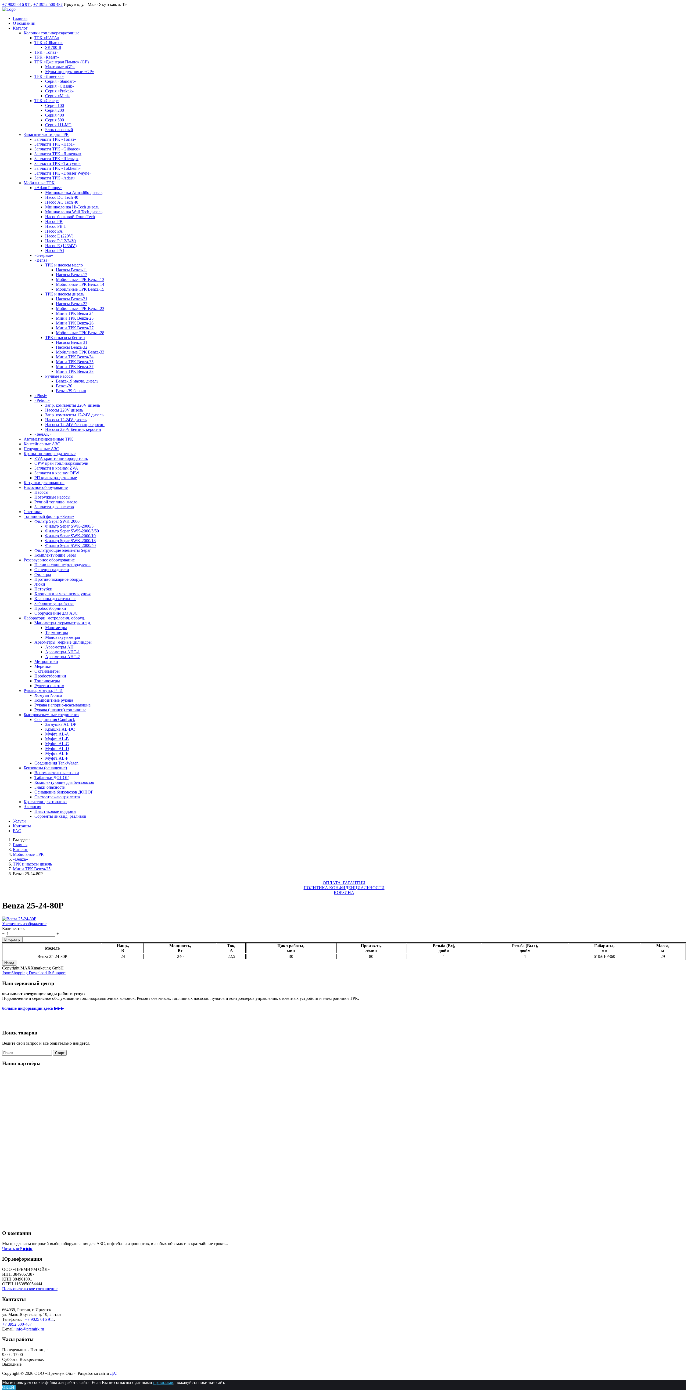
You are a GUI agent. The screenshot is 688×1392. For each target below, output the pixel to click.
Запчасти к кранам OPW (56, 473)
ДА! (113, 1373)
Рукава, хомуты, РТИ (43, 690)
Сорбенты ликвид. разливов (60, 816)
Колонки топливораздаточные (51, 33)
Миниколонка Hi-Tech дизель (72, 207)
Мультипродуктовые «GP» (69, 71)
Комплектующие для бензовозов (64, 782)
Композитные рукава (53, 700)
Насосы (41, 492)
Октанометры (47, 671)
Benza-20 (64, 386)
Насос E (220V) (59, 236)
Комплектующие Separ (55, 555)
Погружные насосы (52, 497)
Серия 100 (54, 105)
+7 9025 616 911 (16, 4)
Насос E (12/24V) (61, 245)
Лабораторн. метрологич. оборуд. (54, 618)
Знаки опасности (50, 787)
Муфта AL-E (57, 753)
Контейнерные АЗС (42, 444)
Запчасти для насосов (54, 506)
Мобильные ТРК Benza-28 (80, 332)
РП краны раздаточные (55, 477)
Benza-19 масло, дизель (77, 381)
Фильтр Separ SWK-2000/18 (70, 540)
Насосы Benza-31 (71, 342)
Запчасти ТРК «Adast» (55, 178)
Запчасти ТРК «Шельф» (56, 158)
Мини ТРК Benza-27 (75, 328)
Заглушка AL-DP (60, 724)
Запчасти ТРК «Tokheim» (57, 168)
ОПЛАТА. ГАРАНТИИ (344, 883)
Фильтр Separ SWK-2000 (57, 521)
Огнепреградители (51, 569)
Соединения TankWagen (56, 763)
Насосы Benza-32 (71, 347)
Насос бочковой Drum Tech (70, 216)
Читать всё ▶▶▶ (17, 1248)
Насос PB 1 (55, 226)
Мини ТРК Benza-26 (75, 323)
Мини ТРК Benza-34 (75, 357)
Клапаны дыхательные (55, 598)
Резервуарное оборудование (49, 560)
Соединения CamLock (54, 719)
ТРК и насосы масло (64, 265)
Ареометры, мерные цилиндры (63, 642)
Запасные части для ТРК (46, 134)
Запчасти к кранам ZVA (56, 468)
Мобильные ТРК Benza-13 (80, 279)
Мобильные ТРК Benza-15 (80, 289)
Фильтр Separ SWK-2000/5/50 (72, 531)
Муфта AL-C (57, 743)
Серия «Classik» (59, 86)
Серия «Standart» (60, 81)
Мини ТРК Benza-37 (75, 366)
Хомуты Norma (48, 695)
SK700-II (53, 47)
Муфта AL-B (57, 739)
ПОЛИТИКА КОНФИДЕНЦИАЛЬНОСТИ (344, 887)
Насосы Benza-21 (71, 299)
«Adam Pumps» (48, 187)
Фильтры (42, 574)
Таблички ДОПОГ (51, 777)
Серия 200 (54, 110)
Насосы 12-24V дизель (66, 419)
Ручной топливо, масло (55, 502)
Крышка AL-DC (60, 729)
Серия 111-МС (58, 124)
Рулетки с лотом (49, 685)
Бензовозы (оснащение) (45, 768)
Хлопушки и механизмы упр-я (62, 594)
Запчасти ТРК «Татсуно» (57, 163)
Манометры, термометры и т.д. (62, 623)
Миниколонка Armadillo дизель (73, 192)
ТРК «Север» (46, 100)
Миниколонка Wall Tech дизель (73, 212)
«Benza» (41, 260)
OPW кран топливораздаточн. (61, 463)
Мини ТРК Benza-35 (75, 361)
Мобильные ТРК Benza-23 (80, 308)
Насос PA (54, 231)
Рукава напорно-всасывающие (62, 705)
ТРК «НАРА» (46, 37)
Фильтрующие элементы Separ (62, 550)
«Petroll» (42, 400)
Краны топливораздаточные (50, 453)
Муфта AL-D (57, 748)
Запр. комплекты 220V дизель (72, 405)
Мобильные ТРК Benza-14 (80, 284)
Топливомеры (47, 681)
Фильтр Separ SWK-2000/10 (70, 535)
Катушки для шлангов (44, 482)
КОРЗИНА (344, 892)
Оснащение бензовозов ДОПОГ (63, 792)
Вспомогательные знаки (56, 772)
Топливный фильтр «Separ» (49, 516)
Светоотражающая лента (57, 797)
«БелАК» (42, 434)
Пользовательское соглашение (30, 1288)
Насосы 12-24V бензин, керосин (75, 424)
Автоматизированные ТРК (48, 439)
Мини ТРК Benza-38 (75, 371)
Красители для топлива (45, 801)
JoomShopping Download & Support (34, 973)
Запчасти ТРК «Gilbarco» (57, 149)
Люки (39, 584)
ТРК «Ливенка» (49, 76)
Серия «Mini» (57, 95)
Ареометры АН (59, 647)
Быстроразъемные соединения (51, 714)
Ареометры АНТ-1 (62, 652)
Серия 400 (54, 115)
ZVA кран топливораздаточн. (61, 458)
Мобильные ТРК (39, 183)
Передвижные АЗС (41, 448)
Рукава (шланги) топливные (60, 710)
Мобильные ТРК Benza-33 (80, 352)
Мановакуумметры (62, 637)
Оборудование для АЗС (56, 613)
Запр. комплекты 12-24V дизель (74, 415)
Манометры (56, 627)
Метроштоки (46, 661)
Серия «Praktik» (59, 91)
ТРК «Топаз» (46, 52)
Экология (32, 806)
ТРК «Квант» (46, 57)
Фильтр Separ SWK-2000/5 (69, 526)
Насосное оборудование (46, 487)
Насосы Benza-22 (71, 303)
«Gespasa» (43, 255)
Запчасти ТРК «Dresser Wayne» (62, 173)
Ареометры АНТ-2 (62, 656)
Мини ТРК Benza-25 (75, 318)
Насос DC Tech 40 (61, 197)
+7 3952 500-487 (17, 1324)
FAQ (17, 830)
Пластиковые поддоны (55, 811)
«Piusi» (40, 395)
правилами (163, 1382)
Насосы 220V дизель (64, 410)
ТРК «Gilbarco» (48, 42)
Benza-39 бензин (71, 390)
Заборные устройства (54, 603)
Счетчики (33, 511)
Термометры (56, 632)
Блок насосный (59, 129)
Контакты (22, 826)
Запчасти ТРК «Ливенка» (57, 154)
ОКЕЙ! (9, 1387)
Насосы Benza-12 (71, 274)
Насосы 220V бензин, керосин (73, 429)
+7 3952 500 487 (48, 4)
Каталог (20, 28)
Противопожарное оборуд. (58, 579)
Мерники (43, 666)
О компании (24, 23)
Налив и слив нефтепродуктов (62, 564)
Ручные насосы (59, 376)
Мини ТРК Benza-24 (75, 313)
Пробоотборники (50, 608)
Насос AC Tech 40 (61, 202)
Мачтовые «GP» (60, 66)
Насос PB (54, 221)
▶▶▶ (33, 1008)
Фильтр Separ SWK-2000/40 (70, 545)
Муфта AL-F (56, 758)
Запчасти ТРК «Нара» (54, 144)
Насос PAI (54, 250)
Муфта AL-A (57, 734)
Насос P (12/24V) (60, 241)
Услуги (19, 821)
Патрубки (43, 589)
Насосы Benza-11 (71, 270)
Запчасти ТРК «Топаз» (55, 139)
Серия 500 (54, 120)
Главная (20, 18)
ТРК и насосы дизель (64, 294)
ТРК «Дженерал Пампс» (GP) (61, 62)
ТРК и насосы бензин (65, 337)
